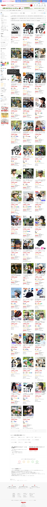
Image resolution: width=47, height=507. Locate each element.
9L (1, 46)
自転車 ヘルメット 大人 (21, 437)
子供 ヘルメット (20, 442)
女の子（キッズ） (3, 53)
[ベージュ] (6, 62)
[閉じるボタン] (45, 16)
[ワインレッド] (2, 63)
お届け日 (2, 74)
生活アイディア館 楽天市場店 (27, 46)
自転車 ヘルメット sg (38, 437)
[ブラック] (1, 62)
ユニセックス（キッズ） (4, 55)
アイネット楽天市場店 (26, 284)
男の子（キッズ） (3, 54)
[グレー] (2, 62)
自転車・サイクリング (20, 480)
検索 (5, 104)
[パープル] (3, 65)
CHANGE (37, 165)
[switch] (8, 79)
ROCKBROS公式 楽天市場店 (27, 261)
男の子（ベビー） (3, 57)
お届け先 (2, 71)
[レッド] (3, 63)
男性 (1, 51)
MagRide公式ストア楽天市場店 (28, 211)
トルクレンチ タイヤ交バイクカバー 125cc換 (24, 439)
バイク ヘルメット (13, 439)
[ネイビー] (2, 65)
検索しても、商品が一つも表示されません (17, 452)
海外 (3, 70)
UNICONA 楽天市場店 (38, 142)
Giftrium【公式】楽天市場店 (15, 165)
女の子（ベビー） (3, 56)
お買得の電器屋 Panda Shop (15, 259)
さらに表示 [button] (2, 31)
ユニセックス (2, 52)
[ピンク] (1, 63)
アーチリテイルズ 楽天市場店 (15, 118)
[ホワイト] (3, 62)
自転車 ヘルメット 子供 (30, 437)
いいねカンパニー (26, 166)
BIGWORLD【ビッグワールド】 (16, 143)
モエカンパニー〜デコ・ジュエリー (16, 234)
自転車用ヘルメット (13, 437)
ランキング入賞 (38, 68)
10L (2, 46)
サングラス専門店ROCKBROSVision (28, 428)
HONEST (37, 118)
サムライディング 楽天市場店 (39, 70)
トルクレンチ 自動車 (14, 442)
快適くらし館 (37, 378)
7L (5, 45)
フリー (5, 46)
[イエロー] (6, 63)
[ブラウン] (5, 62)
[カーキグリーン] (7, 62)
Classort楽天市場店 (38, 401)
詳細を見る (38, 20)
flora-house (37, 211)
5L (2, 45)
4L (1, 45)
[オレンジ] (5, 63)
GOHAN (13, 329)
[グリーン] (7, 63)
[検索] (31, 5)
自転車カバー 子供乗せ (28, 442)
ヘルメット (25, 480)
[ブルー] (1, 65)
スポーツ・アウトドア (13, 480)
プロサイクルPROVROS (27, 378)
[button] (44, 3)
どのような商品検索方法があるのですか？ (17, 451)
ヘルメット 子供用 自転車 (35, 439)
